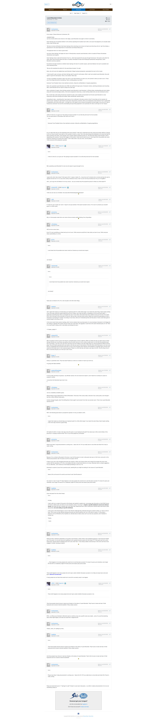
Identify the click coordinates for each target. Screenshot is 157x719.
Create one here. (84, 706)
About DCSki (106, 9)
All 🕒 (71, 13)
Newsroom (51, 9)
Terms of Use (91, 716)
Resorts (65, 9)
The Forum (78, 9)
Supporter (61, 145)
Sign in (46, 4)
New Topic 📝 (77, 13)
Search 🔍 (84, 13)
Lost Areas (92, 9)
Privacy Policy (85, 716)
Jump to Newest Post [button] (51, 22)
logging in (84, 704)
